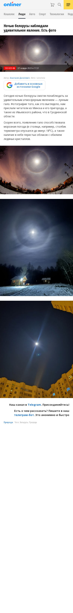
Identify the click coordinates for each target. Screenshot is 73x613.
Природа (8, 422)
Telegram (34, 404)
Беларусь (24, 422)
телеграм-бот (24, 415)
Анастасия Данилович (20, 78)
